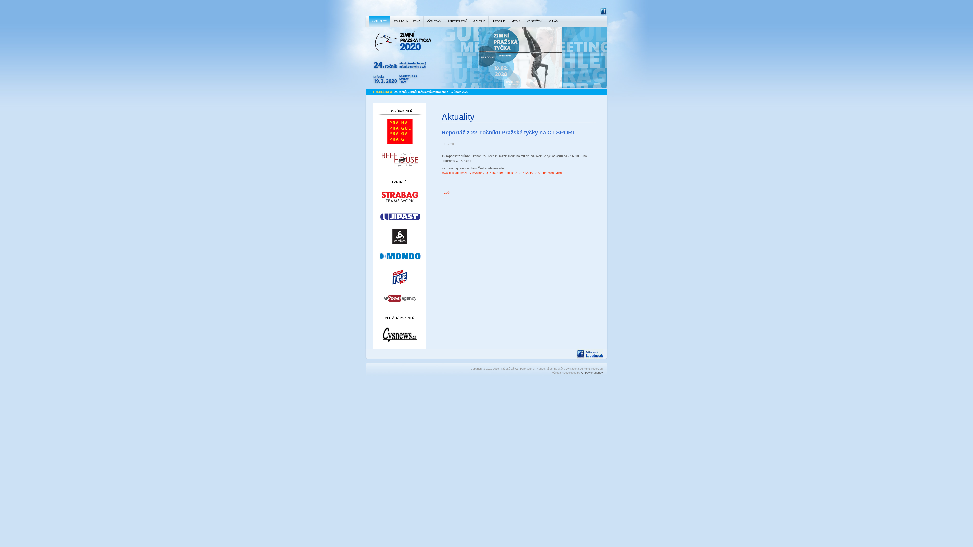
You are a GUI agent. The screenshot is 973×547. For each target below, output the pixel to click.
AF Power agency (592, 372)
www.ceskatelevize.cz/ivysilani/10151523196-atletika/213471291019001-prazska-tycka (502, 173)
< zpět (446, 192)
